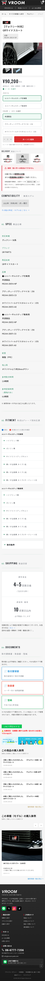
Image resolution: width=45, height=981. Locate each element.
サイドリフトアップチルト (17, 456)
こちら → (11, 628)
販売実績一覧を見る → (35, 807)
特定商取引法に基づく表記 (33, 972)
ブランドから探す (7, 921)
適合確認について (29, 927)
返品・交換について (29, 924)
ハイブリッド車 (12, 440)
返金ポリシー (18, 975)
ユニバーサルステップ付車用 (16, 98)
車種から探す (6, 918)
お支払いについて (29, 921)
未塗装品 (8, 116)
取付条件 (11, 544)
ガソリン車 (10, 448)
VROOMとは (8, 8)
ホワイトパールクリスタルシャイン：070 (20, 131)
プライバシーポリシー (11, 972)
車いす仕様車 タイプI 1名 (16, 464)
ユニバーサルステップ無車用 (16, 106)
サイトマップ (27, 975)
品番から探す (6, 924)
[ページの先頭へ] (41, 966)
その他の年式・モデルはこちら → (15, 210)
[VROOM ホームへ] (17, 3)
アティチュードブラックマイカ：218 (19, 124)
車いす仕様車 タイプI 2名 (16, 472)
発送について (22, 8)
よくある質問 (36, 8)
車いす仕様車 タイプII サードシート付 (21, 480)
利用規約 (21, 972)
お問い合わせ (6, 941)
